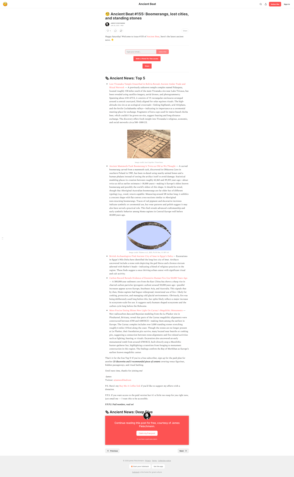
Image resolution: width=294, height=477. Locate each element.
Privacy (148, 461)
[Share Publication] (265, 4)
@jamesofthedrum (122, 380)
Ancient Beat (153, 36)
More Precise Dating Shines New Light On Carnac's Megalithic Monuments (146, 310)
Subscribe (275, 4)
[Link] (102, 78)
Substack (135, 472)
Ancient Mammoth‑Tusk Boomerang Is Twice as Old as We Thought (142, 166)
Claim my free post (147, 433)
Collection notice (164, 461)
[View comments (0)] (115, 30)
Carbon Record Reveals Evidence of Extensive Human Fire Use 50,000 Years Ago (148, 278)
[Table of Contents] (2, 238)
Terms (154, 461)
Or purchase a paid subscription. (147, 439)
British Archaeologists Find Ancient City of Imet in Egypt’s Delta (141, 256)
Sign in (287, 4)
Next (182, 451)
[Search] (260, 4)
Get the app (158, 466)
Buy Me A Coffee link (129, 386)
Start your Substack (141, 466)
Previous (114, 451)
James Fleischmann (118, 23)
